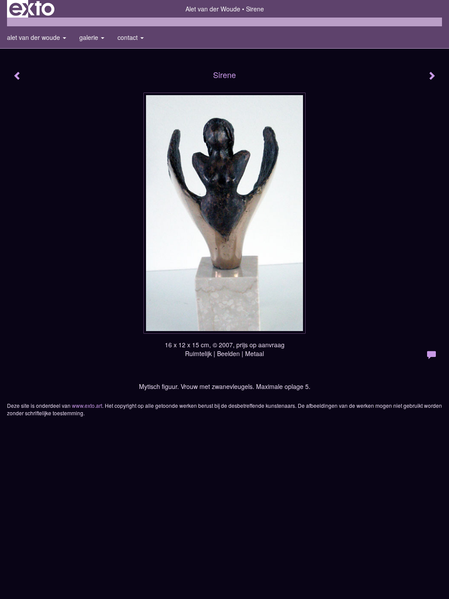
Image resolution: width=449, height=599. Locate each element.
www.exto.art (87, 405)
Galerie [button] (89, 37)
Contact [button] (128, 37)
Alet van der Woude (212, 8)
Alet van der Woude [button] (34, 37)
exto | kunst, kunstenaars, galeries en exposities (32, 9)
